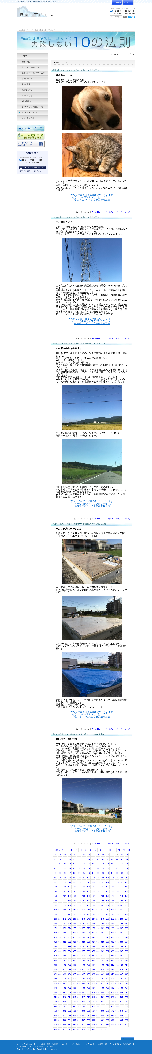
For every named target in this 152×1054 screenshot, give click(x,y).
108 (117, 878)
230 (88, 914)
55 (93, 864)
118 (88, 882)
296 (98, 933)
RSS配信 (131, 17)
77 (122, 868)
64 (60, 868)
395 (112, 960)
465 (64, 983)
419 (74, 970)
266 (107, 924)
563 (74, 1011)
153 (102, 891)
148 (79, 891)
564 (79, 1011)
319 (55, 942)
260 (79, 924)
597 (83, 1020)
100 (79, 878)
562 (69, 1011)
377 (102, 956)
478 (126, 983)
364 (117, 951)
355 (74, 951)
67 (74, 868)
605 (121, 1020)
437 (83, 974)
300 (117, 933)
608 (60, 1025)
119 (93, 882)
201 (102, 905)
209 (64, 910)
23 (93, 855)
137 (102, 887)
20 (79, 855)
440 (98, 974)
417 (64, 970)
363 (112, 951)
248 (98, 919)
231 (93, 914)
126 (126, 882)
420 (79, 970)
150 (88, 891)
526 (126, 997)
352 (60, 951)
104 (98, 878)
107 (112, 878)
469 (83, 983)
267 (112, 924)
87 (93, 873)
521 (102, 997)
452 (79, 979)
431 (55, 974)
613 (83, 1025)
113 (64, 882)
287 (55, 933)
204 (117, 905)
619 (112, 1025)
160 (60, 896)
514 (69, 997)
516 (79, 997)
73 (103, 868)
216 (98, 910)
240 (60, 919)
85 (84, 873)
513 (64, 997)
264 (98, 924)
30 (127, 855)
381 (121, 956)
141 (121, 887)
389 (83, 960)
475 (112, 983)
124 (117, 882)
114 (69, 882)
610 (69, 1025)
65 (65, 868)
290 (69, 933)
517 (83, 997)
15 (55, 855)
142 (126, 887)
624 (60, 1029)
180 (79, 901)
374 (88, 956)
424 (98, 970)
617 (102, 1025)
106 (107, 878)
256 (60, 924)
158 (126, 891)
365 (121, 951)
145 (64, 891)
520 (98, 997)
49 (65, 864)
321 (64, 942)
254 (126, 919)
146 (69, 891)
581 (83, 1016)
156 (117, 891)
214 (88, 910)
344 (98, 947)
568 (98, 1011)
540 (117, 1002)
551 (93, 1006)
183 (93, 901)
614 (88, 1025)
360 (98, 951)
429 (121, 970)
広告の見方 (92, 1044)
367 (55, 956)
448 (60, 979)
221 (121, 910)
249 (102, 919)
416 (60, 970)
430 (126, 970)
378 (107, 956)
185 (102, 901)
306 (69, 937)
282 (107, 928)
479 (55, 988)
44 (117, 859)
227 (74, 914)
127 (55, 887)
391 (93, 960)
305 (64, 937)
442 (107, 974)
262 (88, 924)
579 (74, 1016)
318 (126, 937)
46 (127, 859)
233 (102, 914)
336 (60, 947)
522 (107, 997)
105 (102, 878)
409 (102, 965)
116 (79, 882)
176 (60, 901)
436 (79, 974)
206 (126, 905)
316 (117, 937)
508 (117, 993)
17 (65, 855)
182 (88, 901)
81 (65, 873)
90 (108, 873)
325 (83, 942)
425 (102, 970)
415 (55, 970)
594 (69, 1020)
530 (69, 1002)
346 (107, 947)
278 (88, 928)
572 (117, 1011)
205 (121, 905)
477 (121, 983)
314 (107, 937)
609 (64, 1025)
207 (55, 910)
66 (70, 868)
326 (88, 942)
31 (55, 859)
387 (74, 960)
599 (93, 1020)
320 (60, 942)
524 (117, 997)
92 (117, 873)
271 (55, 928)
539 (112, 1002)
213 (83, 910)
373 (83, 956)
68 (79, 868)
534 (88, 1002)
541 (121, 1002)
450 (69, 979)
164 (79, 896)
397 (121, 960)
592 (60, 1020)
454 (88, 979)
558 (126, 1006)
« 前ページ (58, 850)
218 (107, 910)
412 (117, 965)
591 (55, 1020)
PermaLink (96, 212)
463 (55, 983)
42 (108, 859)
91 (112, 873)
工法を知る (28, 1044)
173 (121, 896)
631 (93, 1029)
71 (93, 868)
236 (117, 914)
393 (102, 960)
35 (74, 859)
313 (102, 937)
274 (69, 928)
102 (88, 878)
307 (74, 937)
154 (107, 891)
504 (98, 993)
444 (117, 974)
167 (93, 896)
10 (110, 850)
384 (60, 960)
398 (126, 960)
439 (93, 974)
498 (69, 993)
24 (98, 855)
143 (55, 891)
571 (112, 1011)
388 (79, 960)
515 (74, 997)
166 (88, 896)
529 (64, 1002)
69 (84, 868)
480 (60, 988)
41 (103, 859)
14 (129, 850)
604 (117, 1020)
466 (69, 983)
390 (88, 960)
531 (74, 1002)
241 (64, 919)
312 (98, 937)
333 (121, 942)
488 (98, 988)
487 (93, 988)
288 (60, 933)
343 (93, 947)
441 (102, 974)
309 (83, 937)
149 (83, 891)
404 (79, 965)
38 (89, 859)
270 (126, 924)
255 (55, 924)
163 (74, 896)
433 (64, 974)
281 (102, 928)
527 (55, 1002)
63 (55, 868)
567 (93, 1011)
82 (70, 873)
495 (55, 993)
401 (64, 965)
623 (55, 1029)
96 (60, 878)
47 (55, 864)
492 (117, 988)
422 (88, 970)
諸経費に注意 (103, 1044)
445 (121, 974)
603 (112, 1020)
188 (117, 901)
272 (60, 928)
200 (98, 905)
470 (88, 983)
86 (89, 873)
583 (93, 1016)
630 (88, 1029)
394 (107, 960)
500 (79, 993)
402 (69, 965)
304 (60, 937)
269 (121, 924)
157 (121, 891)
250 (107, 919)
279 (93, 928)
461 (121, 979)
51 (74, 864)
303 (55, 937)
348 (117, 947)
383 (55, 960)
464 (60, 983)
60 (117, 864)
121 (102, 882)
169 (102, 896)
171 (112, 896)
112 (60, 882)
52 (79, 864)
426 (107, 970)
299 (112, 933)
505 (102, 993)
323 (74, 942)
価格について (81, 1044)
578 (69, 1016)
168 (98, 896)
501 (83, 993)
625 (64, 1029)
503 (93, 993)
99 (74, 878)
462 (126, 979)
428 (117, 970)
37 (84, 859)
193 (64, 905)
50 (70, 864)
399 (55, 965)
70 (89, 868)
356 (79, 951)
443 (112, 974)
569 (102, 1011)
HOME (114, 54)
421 (83, 970)
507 (112, 993)
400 (60, 965)
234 (107, 914)
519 (93, 997)
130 (69, 887)
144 (60, 891)
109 (121, 878)
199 (93, 905)
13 (124, 850)
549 (83, 1006)
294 (88, 933)
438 (88, 974)
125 (121, 882)
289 (64, 933)
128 (60, 887)
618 (107, 1025)
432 (60, 974)
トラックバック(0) (122, 212)
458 (107, 979)
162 (69, 896)
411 (112, 965)
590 (126, 1016)
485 (83, 988)
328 (98, 942)
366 (126, 951)
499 (74, 993)
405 (83, 965)
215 (93, 910)
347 (112, 947)
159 (55, 896)
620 (117, 1025)
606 (126, 1020)
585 (102, 1016)
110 (126, 878)
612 (79, 1025)
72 (98, 868)
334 (126, 942)
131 (74, 887)
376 (98, 956)
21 (84, 855)
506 (107, 993)
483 (74, 988)
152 (98, 891)
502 (88, 993)
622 (126, 1025)
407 (93, 965)
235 (112, 914)
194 (69, 905)
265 (102, 924)
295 (93, 933)
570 (107, 1011)
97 (65, 878)
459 (112, 979)
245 (83, 919)
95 (55, 878)
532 (79, 1002)
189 (121, 901)
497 (64, 993)
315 (112, 937)
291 (74, 933)
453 (83, 979)
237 (121, 914)
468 (79, 983)
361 (102, 951)
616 (98, 1025)
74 (108, 868)
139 (112, 887)
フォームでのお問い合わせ (32, 167)
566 (88, 1011)
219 (112, 910)
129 (64, 887)
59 (112, 864)
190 (126, 901)
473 (102, 983)
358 (88, 951)
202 (107, 905)
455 (93, 979)
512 (60, 997)
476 (117, 983)
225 (64, 914)
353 (64, 951)
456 (98, 979)
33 (65, 859)
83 (74, 873)
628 (79, 1029)
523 (112, 997)
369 (64, 956)
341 (83, 947)
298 (107, 933)
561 (64, 1011)
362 (107, 951)
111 (55, 882)
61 (122, 864)
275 (74, 928)
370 (69, 956)
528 (60, 1002)
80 (60, 873)
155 (112, 891)
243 (74, 919)
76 (117, 868)
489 (102, 988)
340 (79, 947)
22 (89, 855)
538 (107, 1002)
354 (69, 951)
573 (121, 1011)
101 (83, 878)
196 (79, 905)
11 (114, 850)
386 (69, 960)
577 (64, 1016)
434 (69, 974)
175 (55, 901)
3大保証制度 (126, 1044)
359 (93, 951)
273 (64, 928)
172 (117, 896)
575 (55, 1016)
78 (127, 868)
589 (121, 1016)
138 (107, 887)
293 (83, 933)
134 (88, 887)
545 (64, 1006)
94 (127, 873)
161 (64, 896)
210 (69, 910)
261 (83, 924)
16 (60, 855)
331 (112, 942)
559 (55, 1011)
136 (98, 887)
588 (117, 1016)
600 (98, 1020)
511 (55, 997)
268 (117, 924)
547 (74, 1006)
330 (107, 942)
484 (79, 988)
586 (107, 1016)
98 (70, 878)
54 (89, 864)
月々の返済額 (115, 1044)
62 (127, 864)
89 (103, 873)
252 (117, 919)
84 (79, 873)
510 (126, 993)
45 (122, 859)
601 (102, 1020)
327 (93, 942)
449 (64, 979)
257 (64, 924)
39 (93, 859)
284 (117, 928)
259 (74, 924)
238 (126, 914)
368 (60, 956)
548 (79, 1006)
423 (93, 970)
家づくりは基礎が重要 (42, 1044)
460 (117, 979)
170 (107, 896)
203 (112, 905)
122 (107, 882)
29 (122, 855)
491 (112, 988)
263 (93, 924)
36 (79, 859)
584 (98, 1016)
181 (83, 901)
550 (88, 1006)
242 (69, 919)
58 (108, 864)
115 (74, 882)
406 (88, 965)
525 (121, 997)
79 (55, 873)
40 (98, 859)
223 (55, 914)
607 (55, 1025)
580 (79, 1016)
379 (112, 956)
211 (74, 910)
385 (64, 960)
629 (83, 1029)
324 (79, 942)
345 (102, 947)
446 (126, 974)
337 (64, 947)
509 (121, 993)
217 (102, 910)
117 (83, 882)
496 (60, 993)
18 (70, 855)
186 (107, 901)
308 (79, 937)
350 (126, 947)
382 (126, 956)
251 (112, 919)
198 (88, 905)
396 (117, 960)
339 (74, 947)
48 (60, 864)
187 (112, 901)
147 (74, 891)
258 (69, 924)
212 (79, 910)
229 (83, 914)
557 (121, 1006)
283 (112, 928)
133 (83, 887)
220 (117, 910)
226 (69, 914)
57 (103, 864)
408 (98, 965)
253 (121, 919)
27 (112, 855)
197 (83, 905)
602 (107, 1020)
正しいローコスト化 (44, 1046)
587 (112, 1016)
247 (93, 919)
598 (88, 1020)
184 (98, 901)
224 (60, 914)
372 (79, 956)
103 (93, 878)
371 (74, 956)
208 (60, 910)
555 (112, 1006)
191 (55, 905)
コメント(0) (108, 212)
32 (60, 859)
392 (98, 960)
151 (93, 891)
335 (55, 947)
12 (119, 850)
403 (74, 965)
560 (60, 1011)
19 (74, 855)
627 (74, 1029)
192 (60, 905)
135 (93, 887)
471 (93, 983)
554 (107, 1006)
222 (126, 910)
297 (102, 933)
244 (79, 919)
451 (74, 979)
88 (98, 873)
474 (107, 983)
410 (107, 965)
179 (74, 901)
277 (83, 928)
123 (112, 882)
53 (84, 864)
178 (69, 901)
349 (121, 947)
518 (88, 997)
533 (83, 1002)
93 (122, 873)
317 (121, 937)
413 (121, 965)
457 (102, 979)
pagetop (127, 1038)
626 (69, 1029)
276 (79, 928)
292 (79, 933)
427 (112, 970)
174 (126, 896)
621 (121, 1025)
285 (121, 928)
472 (98, 983)
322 (69, 942)
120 (98, 882)
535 (93, 1002)
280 (98, 928)
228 (79, 914)
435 (74, 974)
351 (55, 951)
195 (74, 905)
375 (93, 956)
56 (98, 864)
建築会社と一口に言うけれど (63, 1044)
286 (126, 928)
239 (55, 919)
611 (74, 1025)
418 (69, 970)
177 (64, 901)
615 (93, 1025)
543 (55, 1006)
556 (117, 1006)
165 (83, 896)
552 (98, 1006)
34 (70, 859)
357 (83, 951)
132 (79, 887)
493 (121, 988)
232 (98, 914)
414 (126, 965)
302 (126, 933)
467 (74, 983)
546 (69, 1006)
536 (98, 1002)
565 (83, 1011)
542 (126, 1002)
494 (126, 988)
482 (69, 988)
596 (79, 1020)
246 (88, 919)
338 (69, 947)
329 (102, 942)
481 (64, 988)
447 (55, 979)
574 (126, 1011)
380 (117, 956)
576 (60, 1016)
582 (88, 1016)
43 (112, 859)
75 (112, 868)
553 (102, 1006)
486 (88, 988)
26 (108, 855)
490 (107, 988)
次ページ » (101, 1029)
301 (121, 933)
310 (88, 937)
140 (117, 887)
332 (117, 942)
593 (64, 1020)
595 (74, 1020)
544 (60, 1006)
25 (103, 855)
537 (102, 1002)
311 (93, 937)
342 (88, 947)
